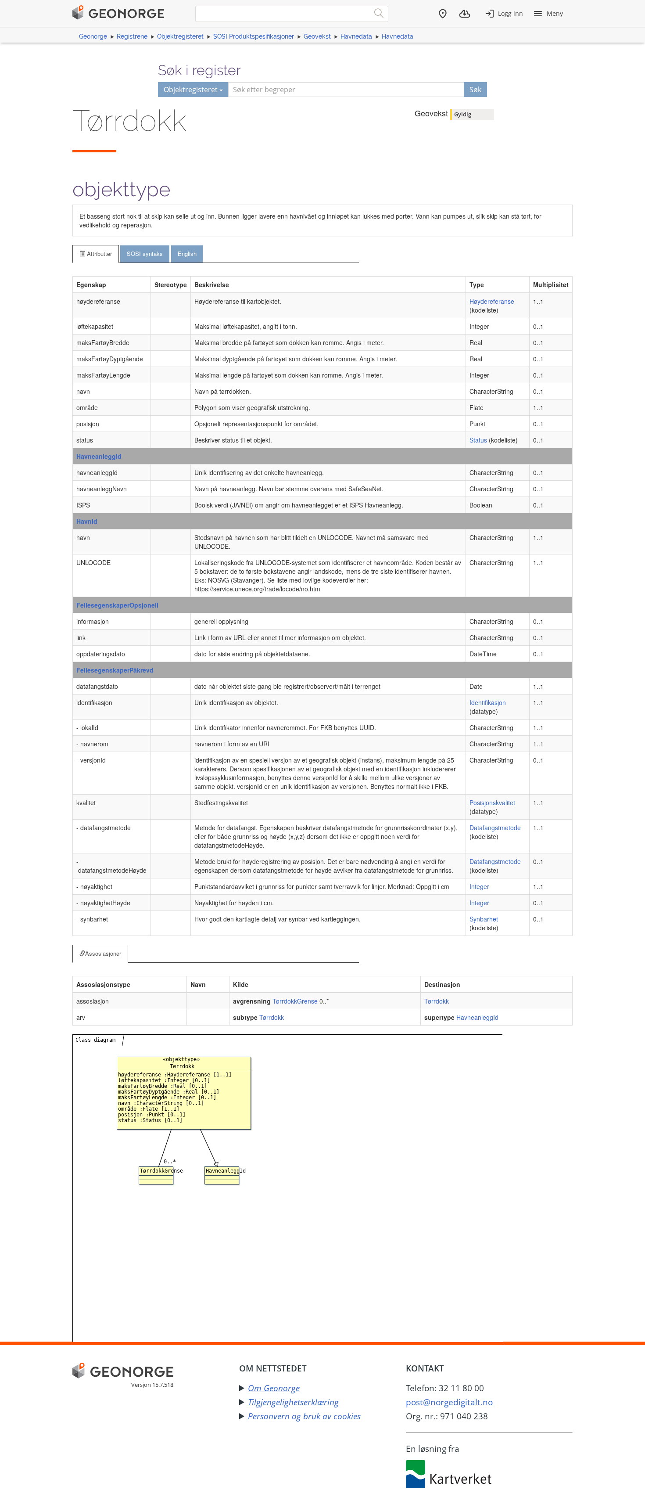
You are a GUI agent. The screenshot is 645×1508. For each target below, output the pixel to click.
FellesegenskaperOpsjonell (117, 605)
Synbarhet (483, 918)
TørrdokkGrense (295, 1001)
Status (478, 439)
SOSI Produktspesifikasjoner (253, 36)
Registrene (132, 36)
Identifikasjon (487, 702)
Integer (479, 886)
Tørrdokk (436, 1001)
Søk (475, 89)
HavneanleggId (99, 456)
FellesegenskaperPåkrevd (115, 670)
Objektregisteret (180, 36)
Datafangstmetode (495, 827)
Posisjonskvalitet (492, 802)
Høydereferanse (491, 301)
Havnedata (356, 36)
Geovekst (317, 36)
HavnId (86, 521)
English (187, 253)
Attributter (98, 253)
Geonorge (93, 36)
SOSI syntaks (145, 253)
